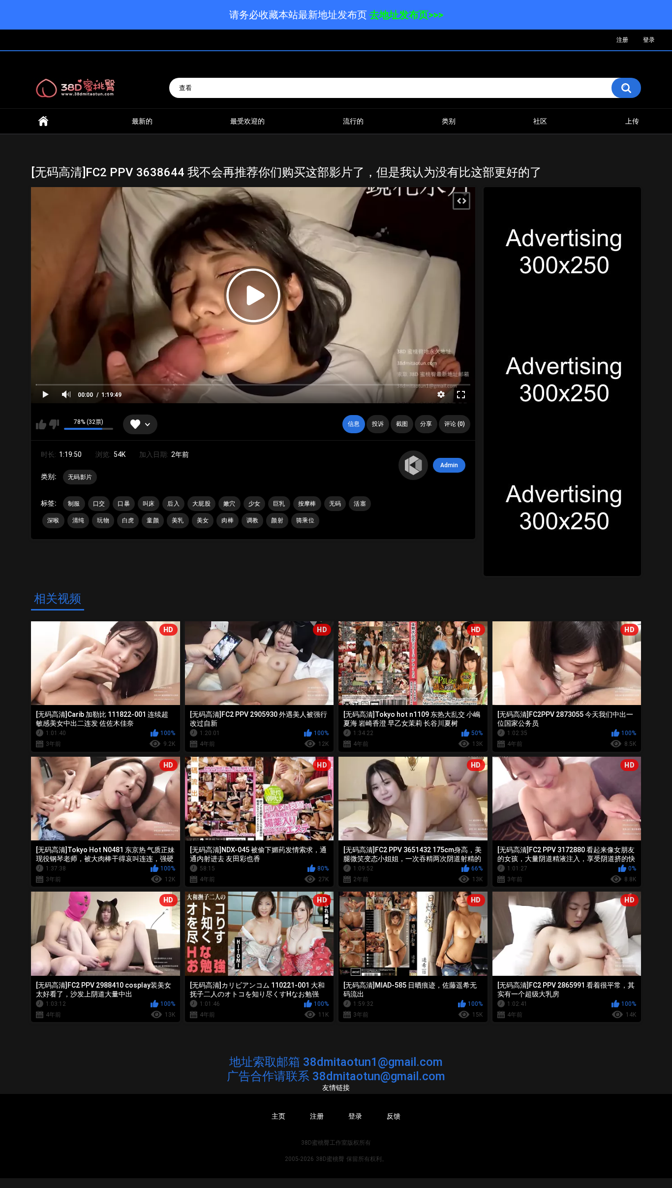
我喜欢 (41, 424)
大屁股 (201, 503)
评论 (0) (454, 423)
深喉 (53, 520)
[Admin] (413, 465)
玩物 (103, 520)
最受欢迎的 (247, 121)
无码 (335, 503)
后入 (173, 503)
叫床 (149, 503)
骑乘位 (305, 520)
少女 (254, 503)
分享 (426, 423)
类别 (449, 121)
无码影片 (80, 477)
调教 (252, 520)
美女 (203, 520)
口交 (99, 503)
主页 (278, 1116)
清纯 (78, 520)
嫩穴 (229, 503)
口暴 (124, 503)
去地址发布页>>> (406, 15)
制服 (74, 503)
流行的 (353, 121)
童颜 (153, 520)
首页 (43, 121)
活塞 (360, 503)
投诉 (378, 423)
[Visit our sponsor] (562, 253)
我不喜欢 (54, 424)
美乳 (178, 520)
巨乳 (279, 503)
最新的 (142, 121)
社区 (540, 121)
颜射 (277, 520)
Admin (449, 465)
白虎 (128, 520)
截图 (402, 423)
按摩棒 (307, 503)
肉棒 (227, 520)
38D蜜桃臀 (330, 1159)
